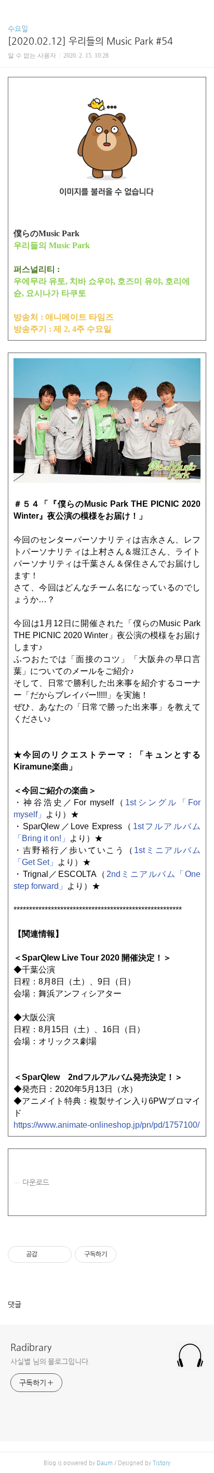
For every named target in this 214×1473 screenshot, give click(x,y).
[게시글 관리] (60, 1254)
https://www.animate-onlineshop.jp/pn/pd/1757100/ (106, 1124)
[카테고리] (12, 11)
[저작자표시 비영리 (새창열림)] (125, 1254)
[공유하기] (47, 1254)
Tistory (161, 1463)
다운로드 (35, 1182)
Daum (105, 1463)
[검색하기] (201, 11)
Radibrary (30, 1347)
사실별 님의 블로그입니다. (50, 1361)
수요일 (18, 28)
